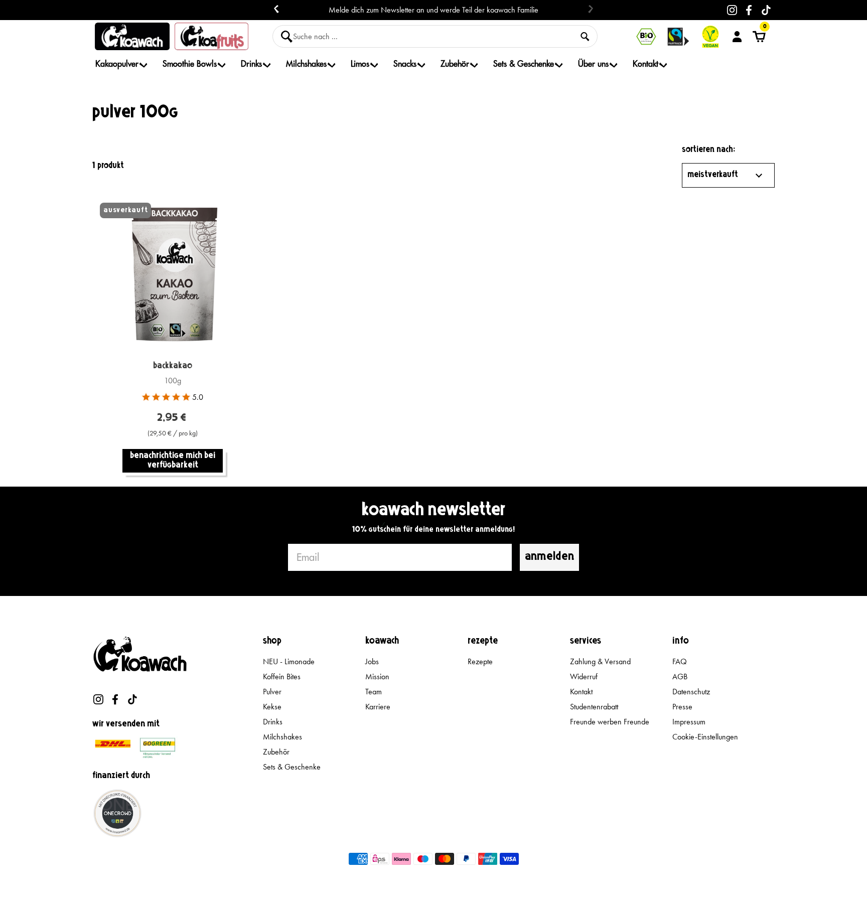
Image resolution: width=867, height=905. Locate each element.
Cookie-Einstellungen (705, 736)
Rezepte (480, 661)
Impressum (688, 721)
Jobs (372, 661)
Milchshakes (282, 736)
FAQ (679, 661)
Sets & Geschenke (292, 767)
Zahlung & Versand (600, 661)
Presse (682, 706)
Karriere (377, 706)
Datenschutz (691, 691)
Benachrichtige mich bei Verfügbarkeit (172, 460)
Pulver (272, 691)
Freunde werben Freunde (609, 721)
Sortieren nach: (709, 150)
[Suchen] (585, 36)
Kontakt (581, 691)
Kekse (272, 706)
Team (373, 691)
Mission (377, 676)
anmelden (549, 557)
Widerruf (584, 676)
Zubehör (276, 752)
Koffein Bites (282, 676)
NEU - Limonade (289, 661)
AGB (679, 676)
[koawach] (132, 36)
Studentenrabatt (594, 706)
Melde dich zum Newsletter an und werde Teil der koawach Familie (433, 10)
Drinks (272, 721)
